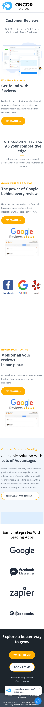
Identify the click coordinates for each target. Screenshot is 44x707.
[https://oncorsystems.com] (19, 6)
